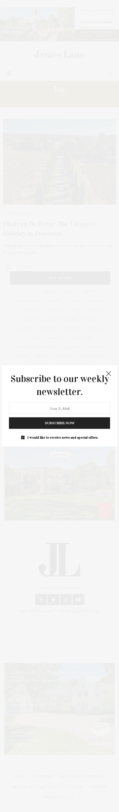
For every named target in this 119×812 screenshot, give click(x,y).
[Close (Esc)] (108, 374)
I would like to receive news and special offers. (62, 438)
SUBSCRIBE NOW (60, 423)
